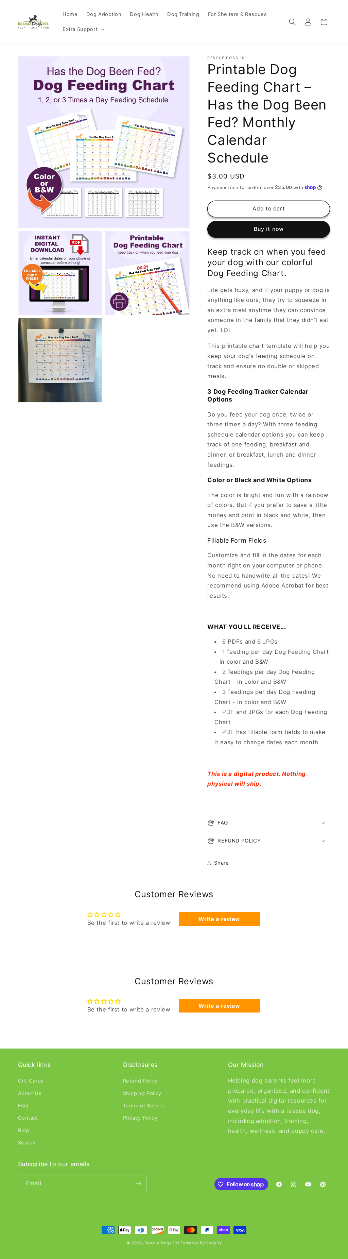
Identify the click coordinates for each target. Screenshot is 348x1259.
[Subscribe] (138, 1183)
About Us (30, 1093)
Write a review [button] (219, 919)
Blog (24, 1130)
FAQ (23, 1106)
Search (27, 1143)
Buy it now (269, 229)
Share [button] (221, 863)
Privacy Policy (140, 1118)
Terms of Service (144, 1106)
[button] (82, 29)
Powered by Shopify (201, 1243)
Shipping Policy (142, 1093)
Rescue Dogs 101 (162, 1243)
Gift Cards (31, 1081)
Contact (28, 1118)
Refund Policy (140, 1081)
